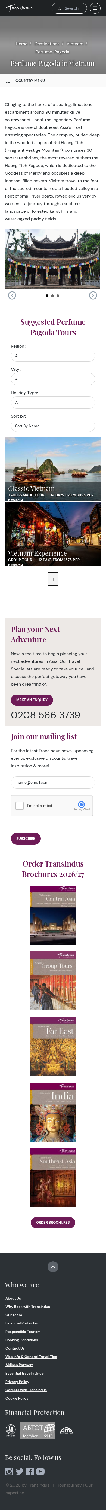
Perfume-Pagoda (52, 52)
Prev (12, 295)
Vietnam (75, 44)
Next (93, 295)
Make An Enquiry (32, 700)
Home (21, 44)
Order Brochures (53, 1222)
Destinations (47, 44)
